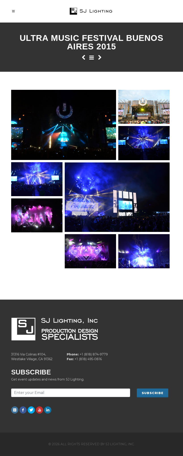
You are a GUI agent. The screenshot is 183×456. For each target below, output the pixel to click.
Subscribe (152, 393)
